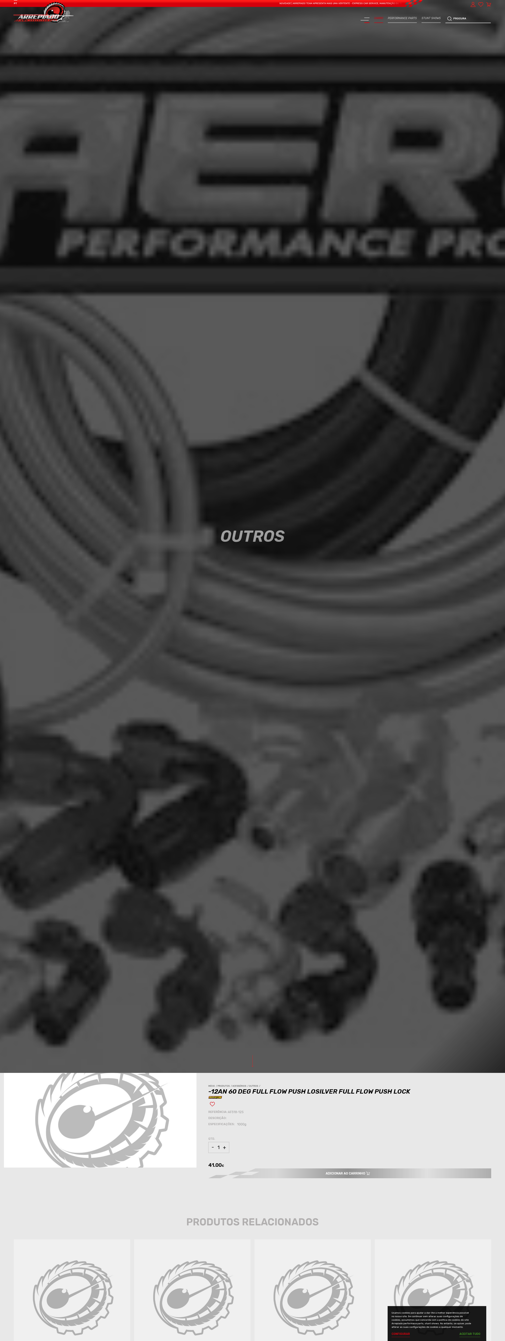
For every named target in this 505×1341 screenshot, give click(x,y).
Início (213, 1086)
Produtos (225, 1086)
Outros (255, 1086)
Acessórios (240, 1086)
